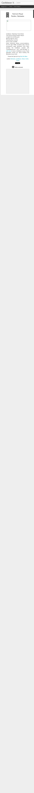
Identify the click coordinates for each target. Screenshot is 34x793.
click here (8, 51)
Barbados (13, 59)
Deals (23, 59)
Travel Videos (17, 6)
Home (10, 6)
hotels (26, 59)
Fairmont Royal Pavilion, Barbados (17, 15)
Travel (17, 60)
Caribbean (18, 59)
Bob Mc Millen (23, 56)
